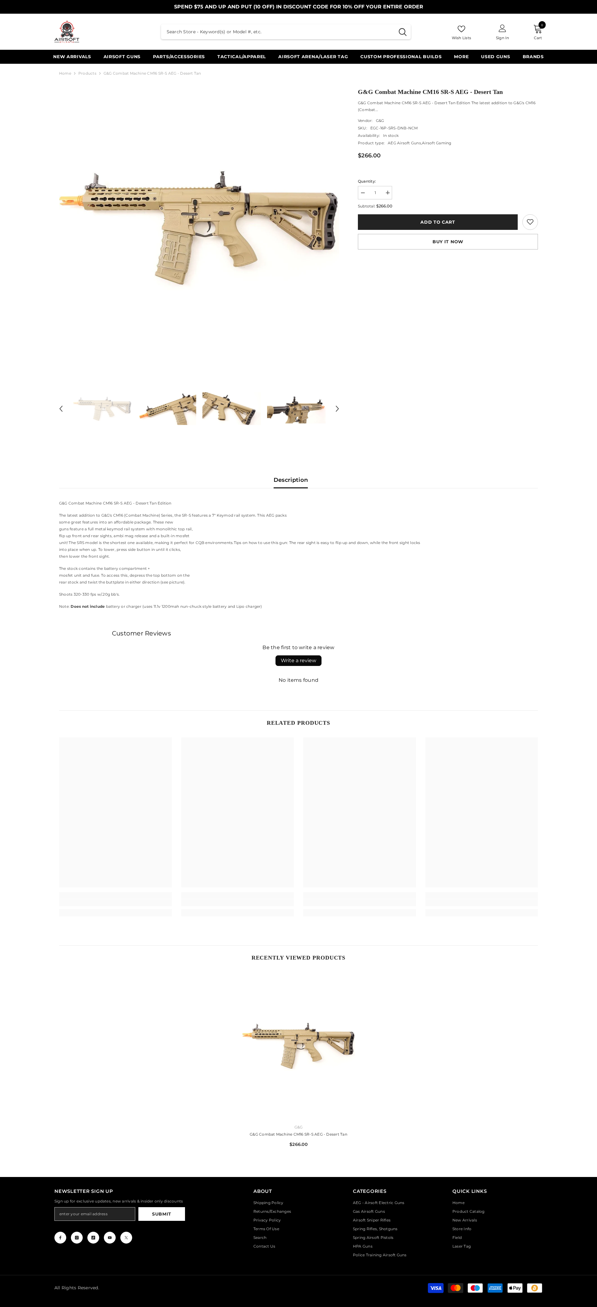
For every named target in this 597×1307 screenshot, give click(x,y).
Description (291, 480)
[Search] (286, 31)
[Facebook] (60, 1238)
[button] (61, 408)
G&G (380, 120)
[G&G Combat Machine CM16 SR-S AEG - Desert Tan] (298, 1045)
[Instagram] (77, 1238)
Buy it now (448, 241)
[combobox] (278, 31)
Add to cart (437, 222)
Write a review (298, 660)
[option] (199, 227)
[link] (530, 222)
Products (87, 73)
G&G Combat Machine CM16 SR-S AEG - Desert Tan (298, 1134)
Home (65, 73)
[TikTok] (93, 1238)
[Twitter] (126, 1238)
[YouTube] (110, 1238)
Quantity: (367, 181)
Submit (161, 1214)
